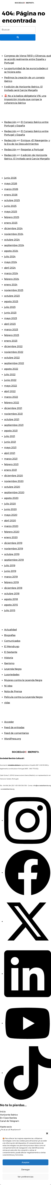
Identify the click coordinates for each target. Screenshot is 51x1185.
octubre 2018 (11, 593)
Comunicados (12, 640)
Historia (8, 657)
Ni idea (8, 685)
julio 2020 (10, 503)
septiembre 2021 (14, 425)
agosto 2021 (11, 430)
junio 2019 (10, 571)
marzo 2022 (11, 397)
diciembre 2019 (13, 543)
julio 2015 (9, 610)
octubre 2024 (12, 239)
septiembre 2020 (14, 492)
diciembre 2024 (13, 228)
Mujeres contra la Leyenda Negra (23, 680)
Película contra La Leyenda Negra (23, 697)
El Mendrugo (11, 646)
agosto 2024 (11, 251)
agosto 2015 (11, 604)
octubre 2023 (12, 295)
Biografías (9, 635)
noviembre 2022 (13, 352)
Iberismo (9, 663)
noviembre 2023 (13, 290)
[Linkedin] (27, 973)
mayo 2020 (10, 515)
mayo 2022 (10, 385)
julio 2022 (9, 374)
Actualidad (10, 629)
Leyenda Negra (12, 669)
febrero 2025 (11, 217)
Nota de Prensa (13, 691)
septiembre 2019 (14, 559)
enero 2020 (11, 537)
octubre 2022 (12, 357)
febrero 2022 (11, 402)
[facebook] (27, 872)
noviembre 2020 (14, 481)
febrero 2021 (11, 464)
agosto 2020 (11, 498)
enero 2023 (10, 340)
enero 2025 (10, 222)
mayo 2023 (10, 318)
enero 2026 (10, 194)
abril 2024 (10, 267)
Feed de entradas (14, 727)
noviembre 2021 (13, 413)
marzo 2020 (11, 526)
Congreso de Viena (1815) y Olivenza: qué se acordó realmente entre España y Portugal (27, 59)
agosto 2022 (11, 368)
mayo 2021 (10, 447)
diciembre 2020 (13, 475)
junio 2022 (10, 380)
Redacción (10, 122)
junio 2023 (10, 312)
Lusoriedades (11, 674)
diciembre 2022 (13, 346)
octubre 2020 (12, 486)
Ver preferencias (25, 1176)
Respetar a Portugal (32, 149)
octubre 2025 (12, 200)
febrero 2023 (11, 335)
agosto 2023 (11, 301)
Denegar (25, 1169)
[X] (27, 921)
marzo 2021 (11, 458)
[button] (47, 1133)
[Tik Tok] (27, 1072)
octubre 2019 (11, 554)
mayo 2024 (10, 262)
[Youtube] (27, 1023)
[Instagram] (27, 820)
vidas (7, 702)
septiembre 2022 (14, 363)
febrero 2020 (11, 531)
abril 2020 (10, 520)
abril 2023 (10, 324)
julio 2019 (9, 565)
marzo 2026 (11, 189)
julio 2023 (10, 307)
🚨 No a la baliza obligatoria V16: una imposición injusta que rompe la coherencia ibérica (25, 99)
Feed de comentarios (16, 733)
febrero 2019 (11, 582)
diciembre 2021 (13, 408)
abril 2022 (10, 391)
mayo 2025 (10, 211)
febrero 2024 (11, 279)
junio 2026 (10, 177)
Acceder (9, 721)
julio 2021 (9, 436)
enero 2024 (10, 284)
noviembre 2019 (13, 548)
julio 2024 (10, 256)
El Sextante (10, 652)
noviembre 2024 (13, 234)
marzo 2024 (11, 273)
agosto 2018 (11, 599)
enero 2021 (10, 470)
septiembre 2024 (14, 245)
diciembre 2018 (13, 588)
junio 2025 (10, 206)
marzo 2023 (11, 329)
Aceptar (25, 1162)
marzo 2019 (11, 576)
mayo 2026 (10, 183)
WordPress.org (12, 738)
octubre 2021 (11, 419)
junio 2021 (10, 442)
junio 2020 (10, 509)
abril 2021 (9, 453)
